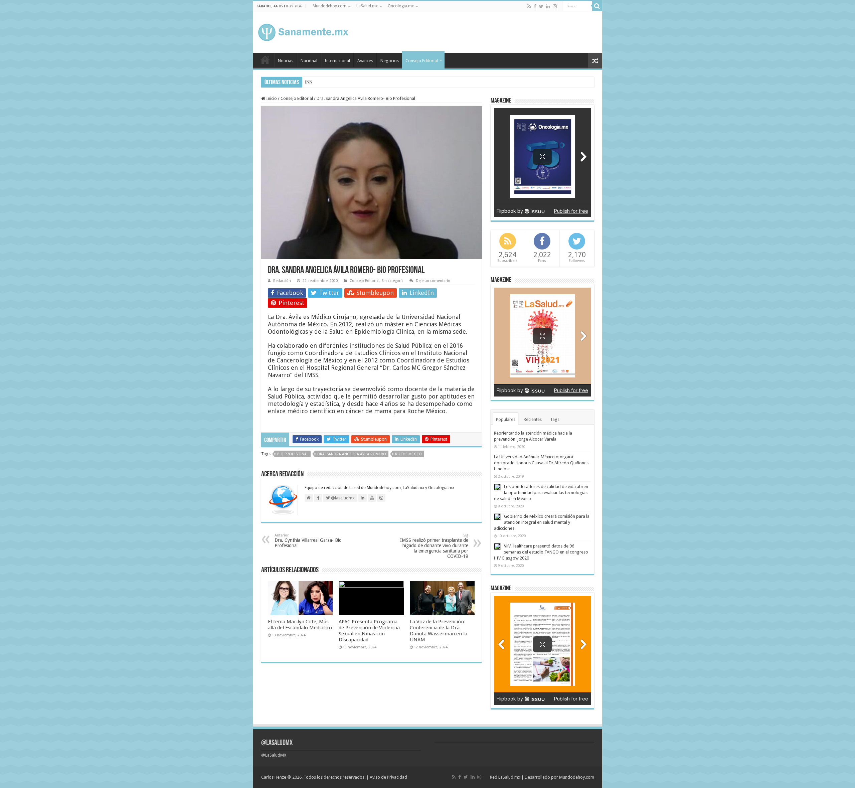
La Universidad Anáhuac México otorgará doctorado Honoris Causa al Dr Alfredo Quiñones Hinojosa (541, 462)
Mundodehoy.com (329, 6)
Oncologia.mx (401, 6)
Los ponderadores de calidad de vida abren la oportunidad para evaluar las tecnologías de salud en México (541, 492)
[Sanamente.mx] (303, 31)
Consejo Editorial (421, 60)
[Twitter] (541, 6)
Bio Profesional (292, 454)
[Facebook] (535, 6)
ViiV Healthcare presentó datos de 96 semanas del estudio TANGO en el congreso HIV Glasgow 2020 (541, 552)
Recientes (533, 419)
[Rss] (529, 6)
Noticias (285, 60)
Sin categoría (392, 281)
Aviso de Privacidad (388, 777)
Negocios (389, 60)
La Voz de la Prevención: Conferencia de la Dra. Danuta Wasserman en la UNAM (438, 631)
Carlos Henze (273, 777)
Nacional (309, 60)
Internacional (337, 60)
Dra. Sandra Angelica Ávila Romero (351, 454)
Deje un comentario (433, 281)
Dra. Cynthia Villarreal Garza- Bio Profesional (308, 540)
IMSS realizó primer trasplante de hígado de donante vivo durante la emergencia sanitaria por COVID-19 (434, 546)
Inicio (265, 60)
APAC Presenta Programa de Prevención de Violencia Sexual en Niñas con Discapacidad (369, 631)
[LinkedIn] (548, 6)
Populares (505, 419)
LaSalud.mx (367, 6)
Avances (365, 60)
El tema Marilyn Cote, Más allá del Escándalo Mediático (300, 625)
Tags (554, 419)
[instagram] (554, 6)
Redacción (282, 281)
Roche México (408, 454)
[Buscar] (597, 6)
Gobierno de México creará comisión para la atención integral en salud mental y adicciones (541, 522)
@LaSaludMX (277, 743)
